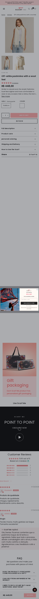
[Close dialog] (37, 289)
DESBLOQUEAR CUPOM (29, 303)
